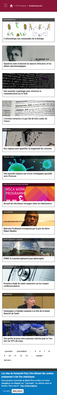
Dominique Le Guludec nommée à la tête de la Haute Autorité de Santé (27, 312)
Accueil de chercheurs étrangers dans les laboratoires (28, 203)
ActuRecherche (35, 6)
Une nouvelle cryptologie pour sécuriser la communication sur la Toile (22, 92)
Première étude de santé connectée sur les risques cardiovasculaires (26, 285)
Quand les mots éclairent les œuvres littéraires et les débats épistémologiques (28, 65)
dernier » (8, 360)
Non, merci (17, 391)
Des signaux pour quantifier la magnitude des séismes (28, 148)
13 (26, 356)
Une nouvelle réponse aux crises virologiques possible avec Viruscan (28, 175)
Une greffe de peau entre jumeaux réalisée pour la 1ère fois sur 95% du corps (28, 339)
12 (21, 356)
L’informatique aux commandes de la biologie (24, 38)
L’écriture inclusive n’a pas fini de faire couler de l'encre (25, 120)
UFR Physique (20, 6)
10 (10, 356)
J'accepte (6, 391)
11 (15, 356)
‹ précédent (21, 351)
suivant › (39, 356)
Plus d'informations (28, 386)
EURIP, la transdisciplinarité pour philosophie (24, 258)
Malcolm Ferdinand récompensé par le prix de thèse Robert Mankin (27, 230)
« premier (8, 351)
